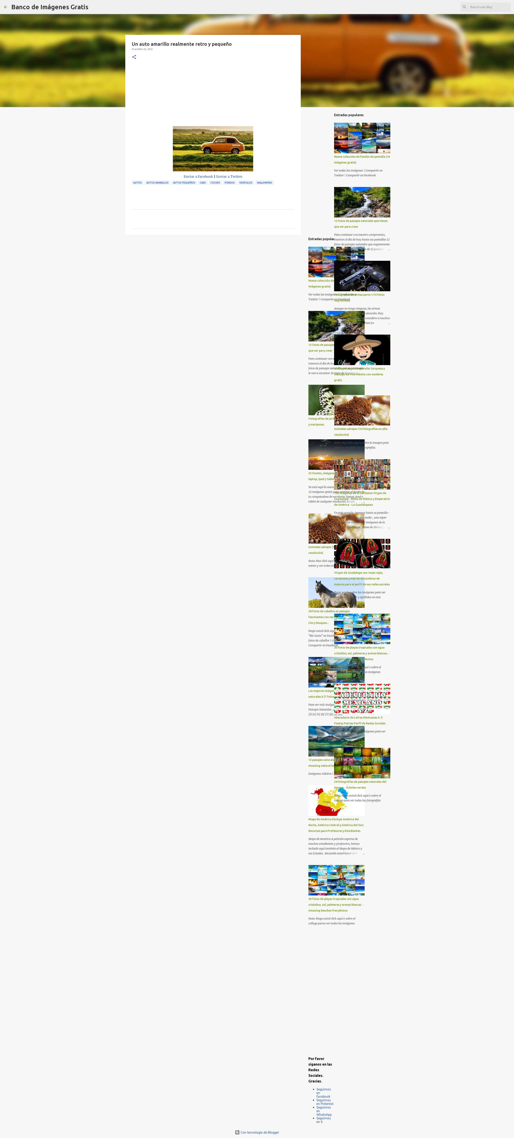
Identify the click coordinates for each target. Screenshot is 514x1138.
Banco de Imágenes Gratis (49, 6)
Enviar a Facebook (198, 177)
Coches (215, 182)
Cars (203, 182)
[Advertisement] (213, 96)
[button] (134, 57)
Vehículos (245, 182)
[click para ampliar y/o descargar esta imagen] (213, 149)
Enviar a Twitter (229, 177)
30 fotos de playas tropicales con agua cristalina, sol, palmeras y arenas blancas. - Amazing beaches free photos (336, 904)
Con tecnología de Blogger (259, 1132)
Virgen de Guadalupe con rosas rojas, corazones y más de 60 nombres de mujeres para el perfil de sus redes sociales (362, 578)
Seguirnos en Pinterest (324, 1102)
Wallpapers (264, 182)
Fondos (230, 182)
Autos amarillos (157, 182)
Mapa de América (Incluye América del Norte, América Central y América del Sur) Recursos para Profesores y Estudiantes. (336, 825)
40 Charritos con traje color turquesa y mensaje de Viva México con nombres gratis (359, 374)
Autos (137, 182)
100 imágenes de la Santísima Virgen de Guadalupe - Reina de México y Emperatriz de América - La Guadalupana (362, 498)
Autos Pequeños (184, 182)
